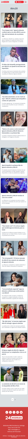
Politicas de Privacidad (14, 431)
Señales (20, 2)
